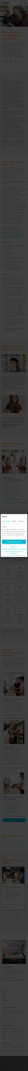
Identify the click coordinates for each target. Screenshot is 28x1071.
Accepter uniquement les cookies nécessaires (14, 552)
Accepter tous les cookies (14, 541)
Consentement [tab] (6, 521)
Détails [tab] (14, 521)
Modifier (13, 546)
